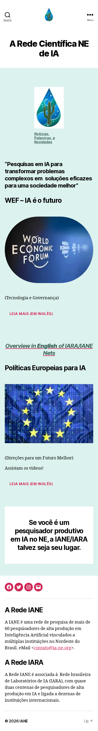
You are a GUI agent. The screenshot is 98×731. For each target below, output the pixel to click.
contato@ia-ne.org (52, 648)
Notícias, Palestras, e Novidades (44, 138)
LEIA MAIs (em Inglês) (31, 484)
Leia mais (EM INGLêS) (31, 313)
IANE (24, 721)
